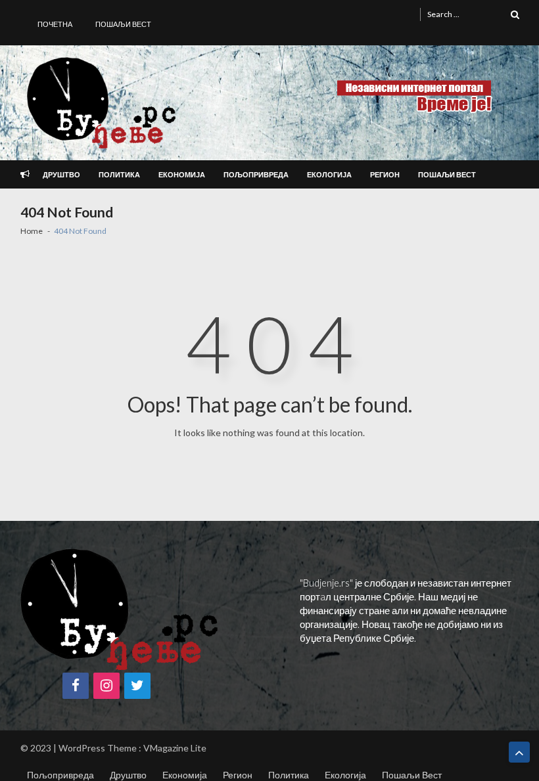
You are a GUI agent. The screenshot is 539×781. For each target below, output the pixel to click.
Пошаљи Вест (123, 24)
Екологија (329, 174)
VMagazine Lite (174, 747)
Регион (385, 174)
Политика (119, 174)
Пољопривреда (256, 174)
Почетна (54, 24)
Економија (181, 174)
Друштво (61, 174)
